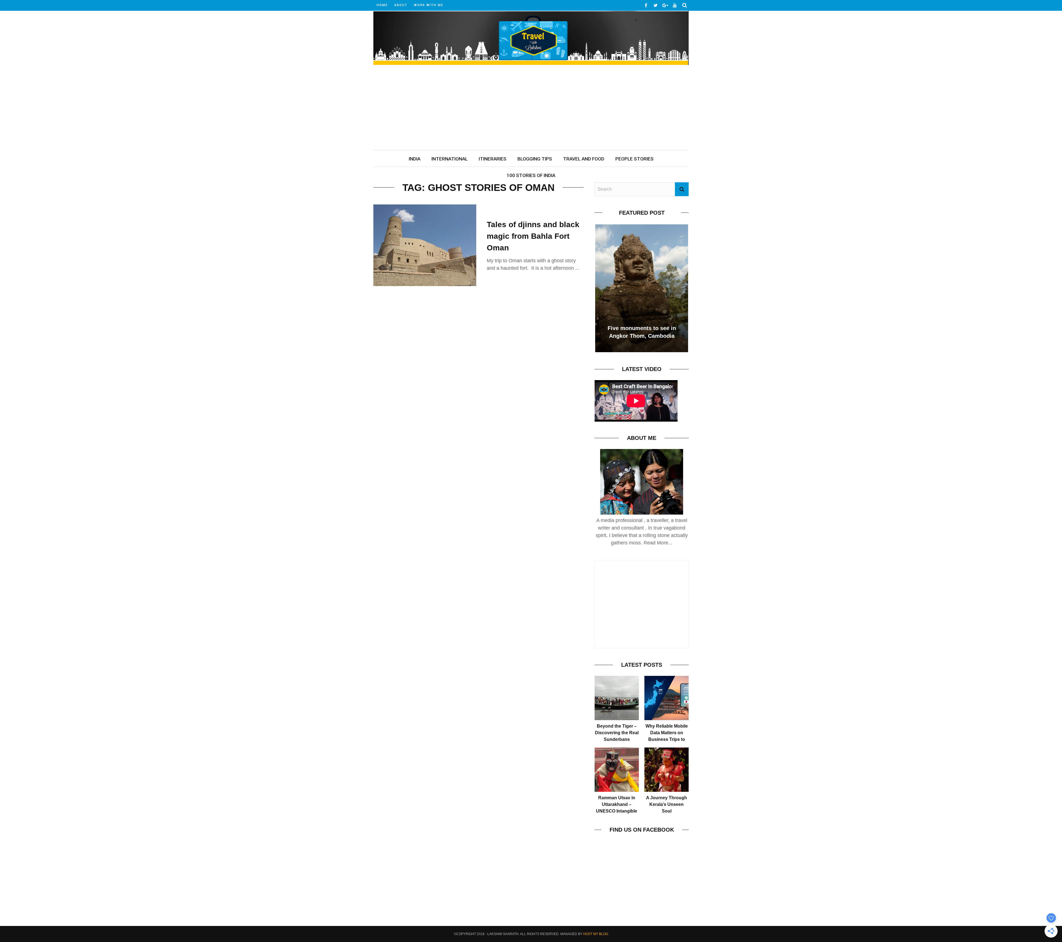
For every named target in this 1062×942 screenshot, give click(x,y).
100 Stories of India (531, 175)
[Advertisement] (531, 108)
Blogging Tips (534, 159)
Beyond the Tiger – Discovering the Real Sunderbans (617, 733)
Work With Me (428, 5)
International (449, 159)
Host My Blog (595, 934)
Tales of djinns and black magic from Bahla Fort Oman (533, 236)
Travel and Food (583, 159)
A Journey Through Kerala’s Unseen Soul (666, 804)
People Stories (634, 159)
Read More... (658, 543)
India (414, 159)
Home (382, 5)
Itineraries (492, 159)
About (400, 5)
